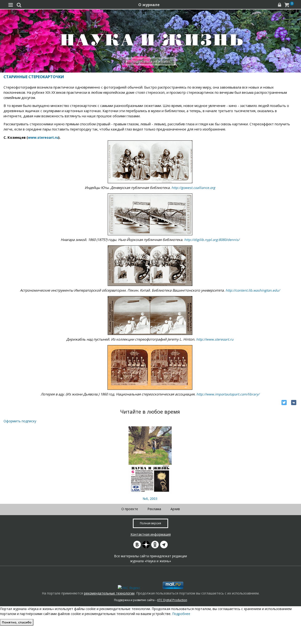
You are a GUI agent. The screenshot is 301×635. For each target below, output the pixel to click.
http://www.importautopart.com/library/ (227, 394)
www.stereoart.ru (43, 137)
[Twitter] (284, 402)
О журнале (149, 4)
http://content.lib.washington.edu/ (253, 290)
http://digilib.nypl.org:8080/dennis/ (211, 239)
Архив (175, 509)
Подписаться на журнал (150, 61)
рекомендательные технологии (109, 593)
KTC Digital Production (172, 600)
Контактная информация (151, 534)
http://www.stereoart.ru (215, 339)
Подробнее (181, 613)
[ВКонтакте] (293, 402)
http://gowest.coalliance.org (193, 187)
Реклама (154, 509)
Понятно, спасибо (17, 622)
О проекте (129, 509)
